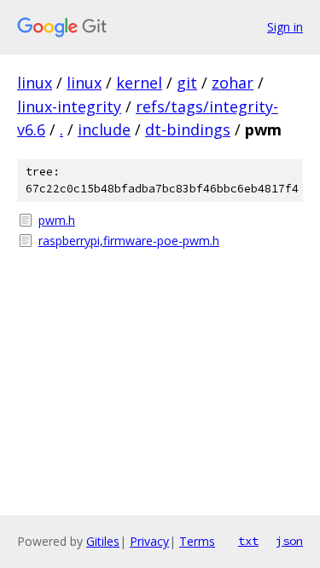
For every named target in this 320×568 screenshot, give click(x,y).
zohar (232, 82)
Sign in (285, 27)
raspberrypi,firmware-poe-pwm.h (128, 240)
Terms (197, 541)
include (104, 129)
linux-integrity (69, 106)
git (187, 82)
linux (34, 82)
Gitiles (102, 541)
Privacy (149, 541)
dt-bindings (187, 129)
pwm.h (56, 220)
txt (248, 540)
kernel (139, 82)
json (289, 540)
